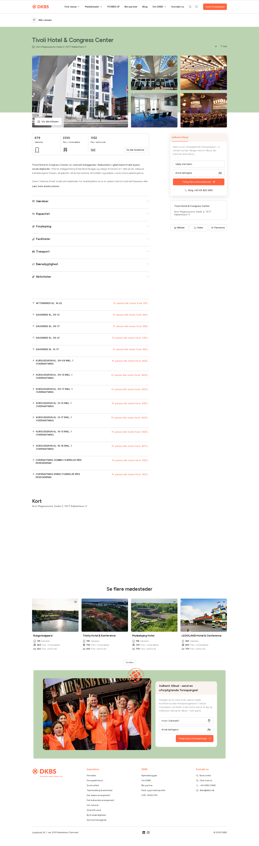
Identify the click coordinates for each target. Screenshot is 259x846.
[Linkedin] (143, 832)
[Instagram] (148, 832)
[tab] (198, 137)
